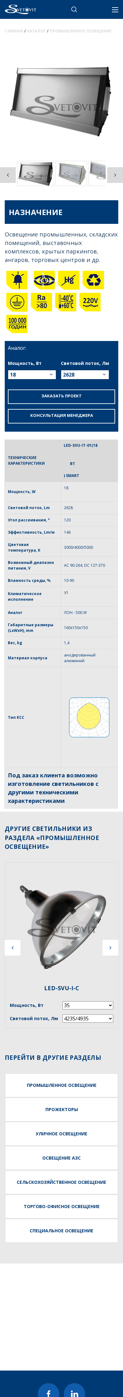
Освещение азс (61, 1158)
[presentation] (12, 948)
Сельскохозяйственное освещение (61, 1182)
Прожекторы (61, 1109)
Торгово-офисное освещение (62, 1206)
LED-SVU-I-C (61, 988)
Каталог (36, 31)
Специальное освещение (61, 1231)
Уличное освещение (61, 1134)
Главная (14, 31)
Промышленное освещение (81, 31)
